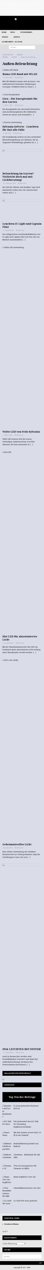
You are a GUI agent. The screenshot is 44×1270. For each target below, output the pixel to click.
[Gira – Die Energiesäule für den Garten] (22, 94)
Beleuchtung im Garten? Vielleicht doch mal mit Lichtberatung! (18, 176)
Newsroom (19, 77)
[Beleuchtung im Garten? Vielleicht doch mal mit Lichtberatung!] (22, 160)
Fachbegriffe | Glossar (12, 42)
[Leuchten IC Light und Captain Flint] (22, 210)
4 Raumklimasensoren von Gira (27, 1188)
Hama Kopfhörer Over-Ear (25, 1177)
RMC (40, 1263)
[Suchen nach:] (22, 47)
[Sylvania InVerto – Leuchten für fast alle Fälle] (22, 122)
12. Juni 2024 (7, 77)
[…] (34, 87)
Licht (14, 57)
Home (4, 32)
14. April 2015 (8, 643)
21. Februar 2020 (9, 183)
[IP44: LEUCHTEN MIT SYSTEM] (22, 955)
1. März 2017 (8, 435)
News (12, 32)
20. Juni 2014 (7, 848)
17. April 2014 (8, 1052)
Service (17, 37)
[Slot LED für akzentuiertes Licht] (22, 542)
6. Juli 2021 (7, 133)
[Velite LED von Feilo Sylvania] (22, 337)
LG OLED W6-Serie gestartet (25, 1201)
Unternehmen (26, 32)
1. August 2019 (8, 230)
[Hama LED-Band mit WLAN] (22, 70)
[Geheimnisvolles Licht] (22, 750)
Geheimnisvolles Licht (16, 844)
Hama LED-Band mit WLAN (19, 74)
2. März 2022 (8, 105)
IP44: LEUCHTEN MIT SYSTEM (21, 1049)
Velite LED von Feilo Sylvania (21, 431)
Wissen (5, 37)
